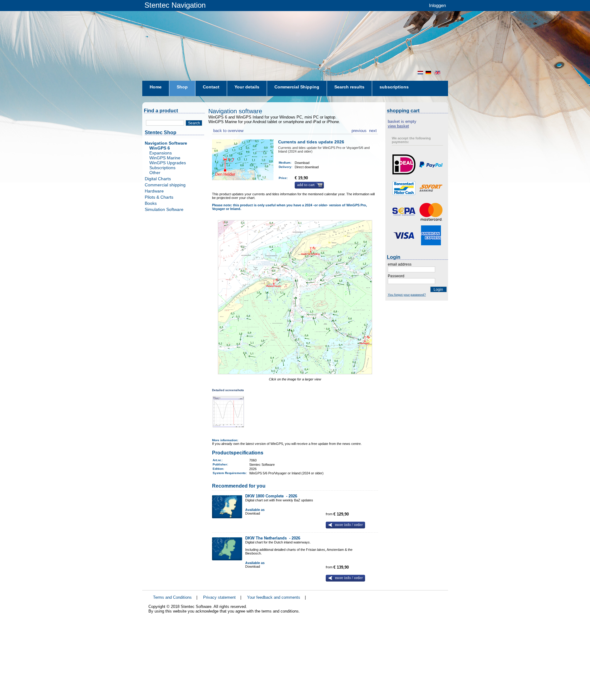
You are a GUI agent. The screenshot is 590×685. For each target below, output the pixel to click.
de (429, 72)
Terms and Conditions (172, 597)
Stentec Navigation (175, 5)
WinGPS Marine (164, 157)
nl (420, 72)
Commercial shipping (165, 184)
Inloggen (437, 5)
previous (359, 129)
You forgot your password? (407, 294)
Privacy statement (219, 597)
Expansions (160, 152)
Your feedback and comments (273, 597)
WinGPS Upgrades (167, 162)
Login (438, 289)
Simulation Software (164, 209)
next (373, 129)
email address (399, 264)
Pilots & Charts (159, 197)
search (194, 123)
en (438, 72)
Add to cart (306, 185)
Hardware (154, 191)
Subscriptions (162, 167)
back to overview (227, 129)
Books (151, 203)
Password (396, 276)
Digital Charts (158, 178)
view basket (398, 126)
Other (154, 172)
